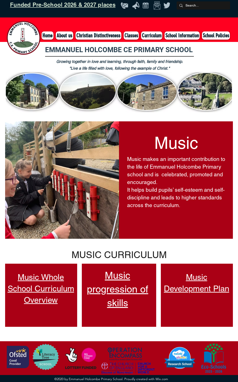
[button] (131, 35)
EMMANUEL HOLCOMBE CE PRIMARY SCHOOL (119, 50)
